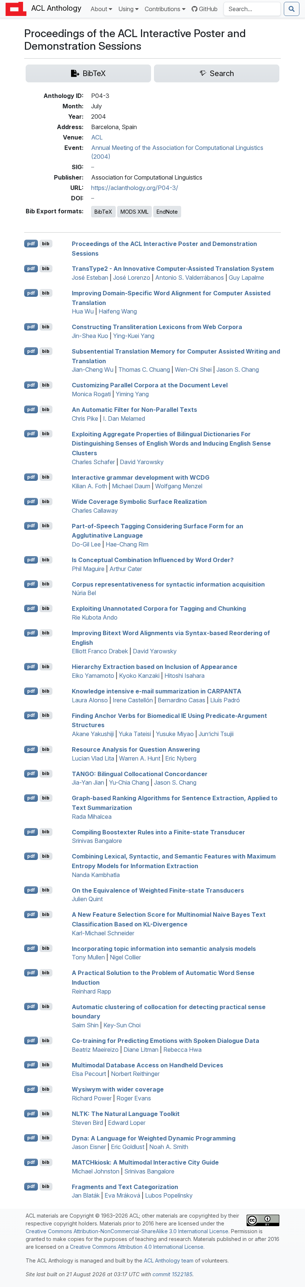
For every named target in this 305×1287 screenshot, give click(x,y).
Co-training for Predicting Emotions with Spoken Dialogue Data (165, 1040)
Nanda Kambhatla (96, 875)
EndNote (167, 212)
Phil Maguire (88, 568)
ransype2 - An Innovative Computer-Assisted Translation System (173, 268)
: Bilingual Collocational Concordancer (140, 773)
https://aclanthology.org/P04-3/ (134, 187)
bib (45, 243)
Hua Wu (83, 311)
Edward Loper (126, 1122)
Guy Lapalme (246, 277)
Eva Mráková (122, 1195)
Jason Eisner (89, 1146)
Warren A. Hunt (139, 758)
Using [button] (126, 9)
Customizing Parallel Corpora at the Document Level (150, 385)
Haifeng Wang (118, 311)
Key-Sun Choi (122, 1025)
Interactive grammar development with (140, 477)
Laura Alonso (90, 700)
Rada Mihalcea (92, 816)
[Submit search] (291, 9)
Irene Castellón (133, 700)
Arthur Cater (125, 568)
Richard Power (92, 1098)
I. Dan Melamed (124, 418)
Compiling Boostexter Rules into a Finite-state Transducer (158, 831)
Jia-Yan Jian (88, 782)
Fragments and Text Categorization (125, 1186)
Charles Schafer (93, 462)
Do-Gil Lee (86, 544)
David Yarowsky (142, 462)
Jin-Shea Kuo (90, 335)
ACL (97, 137)
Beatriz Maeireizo (95, 1049)
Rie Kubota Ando (95, 617)
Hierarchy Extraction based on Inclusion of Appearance (154, 666)
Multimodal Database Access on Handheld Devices (147, 1064)
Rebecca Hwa (182, 1049)
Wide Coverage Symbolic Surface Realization (139, 501)
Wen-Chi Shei (193, 369)
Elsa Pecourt (89, 1073)
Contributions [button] (162, 9)
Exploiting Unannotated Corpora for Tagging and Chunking (159, 608)
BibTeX (103, 212)
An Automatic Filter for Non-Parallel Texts (134, 409)
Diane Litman (140, 1049)
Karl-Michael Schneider (103, 933)
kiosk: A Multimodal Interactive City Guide (145, 1162)
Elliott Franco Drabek (100, 651)
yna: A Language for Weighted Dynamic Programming (153, 1138)
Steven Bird (87, 1122)
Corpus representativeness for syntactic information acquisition (168, 584)
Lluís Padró (225, 700)
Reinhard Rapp (91, 991)
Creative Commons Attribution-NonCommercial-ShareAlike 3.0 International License (127, 1231)
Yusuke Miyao (175, 734)
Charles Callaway (95, 510)
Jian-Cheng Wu (92, 369)
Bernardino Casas (181, 700)
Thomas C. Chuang (144, 369)
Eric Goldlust (127, 1146)
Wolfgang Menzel (178, 486)
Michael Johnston (95, 1171)
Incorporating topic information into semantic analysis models (164, 948)
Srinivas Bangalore (97, 840)
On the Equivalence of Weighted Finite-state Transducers (158, 890)
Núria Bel (84, 593)
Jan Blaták (86, 1195)
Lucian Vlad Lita (93, 758)
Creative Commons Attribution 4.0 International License (136, 1247)
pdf (31, 243)
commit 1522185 (172, 1274)
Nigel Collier (125, 957)
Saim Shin (85, 1025)
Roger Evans (133, 1098)
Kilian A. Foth (89, 486)
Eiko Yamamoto (93, 675)
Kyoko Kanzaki (139, 675)
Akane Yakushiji (93, 734)
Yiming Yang (132, 394)
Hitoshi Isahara (184, 675)
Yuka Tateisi (135, 734)
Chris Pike (85, 418)
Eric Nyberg (180, 758)
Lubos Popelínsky (169, 1195)
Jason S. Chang (237, 369)
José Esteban (90, 277)
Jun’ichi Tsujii (216, 734)
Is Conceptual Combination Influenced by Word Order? (153, 560)
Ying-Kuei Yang (133, 335)
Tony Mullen (88, 957)
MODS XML (134, 212)
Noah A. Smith (168, 1146)
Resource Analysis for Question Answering (136, 749)
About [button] (98, 9)
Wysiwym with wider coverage (118, 1089)
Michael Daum (131, 486)
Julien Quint (87, 899)
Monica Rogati (91, 394)
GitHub (208, 9)
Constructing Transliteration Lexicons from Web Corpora (157, 327)
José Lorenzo (131, 277)
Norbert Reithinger (135, 1073)
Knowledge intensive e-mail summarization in (156, 691)
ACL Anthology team (168, 1260)
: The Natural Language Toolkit (126, 1113)
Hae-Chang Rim (127, 544)
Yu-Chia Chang (129, 782)
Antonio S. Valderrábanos (189, 277)
